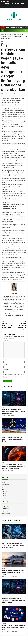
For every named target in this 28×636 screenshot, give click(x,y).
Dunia (3, 486)
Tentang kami (8, 3)
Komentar (6, 340)
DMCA (22, 3)
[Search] (26, 31)
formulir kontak (16, 3)
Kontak (3, 497)
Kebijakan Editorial (10, 5)
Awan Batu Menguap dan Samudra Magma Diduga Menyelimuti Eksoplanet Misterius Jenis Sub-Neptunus (13, 466)
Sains (2, 40)
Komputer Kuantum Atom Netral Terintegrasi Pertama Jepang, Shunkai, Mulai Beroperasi (13, 411)
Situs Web (5, 369)
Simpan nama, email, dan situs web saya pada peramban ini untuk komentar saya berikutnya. (13, 376)
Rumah (3, 482)
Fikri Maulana (13, 415)
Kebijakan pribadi (19, 5)
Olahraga (4, 493)
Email (5, 364)
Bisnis (3, 568)
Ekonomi (4, 488)
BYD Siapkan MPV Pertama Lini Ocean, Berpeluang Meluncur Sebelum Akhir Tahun (13, 572)
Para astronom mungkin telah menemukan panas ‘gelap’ (21, 325)
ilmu (3, 489)
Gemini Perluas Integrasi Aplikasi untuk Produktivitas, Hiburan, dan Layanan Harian (13, 627)
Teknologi (4, 491)
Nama (5, 360)
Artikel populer (5, 484)
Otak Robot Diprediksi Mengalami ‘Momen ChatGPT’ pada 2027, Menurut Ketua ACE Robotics (13, 545)
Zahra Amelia (5, 93)
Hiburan (4, 495)
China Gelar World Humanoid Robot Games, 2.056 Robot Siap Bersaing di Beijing (13, 439)
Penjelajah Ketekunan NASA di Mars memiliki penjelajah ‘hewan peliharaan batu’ (7, 325)
